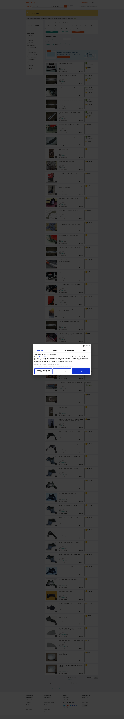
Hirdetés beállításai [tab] (69, 350)
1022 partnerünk (42, 356)
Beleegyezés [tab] (40, 350)
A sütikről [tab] (84, 350)
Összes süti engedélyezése (80, 371)
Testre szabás (61, 371)
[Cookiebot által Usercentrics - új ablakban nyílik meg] (84, 346)
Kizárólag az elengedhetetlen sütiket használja (43, 371)
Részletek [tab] (55, 350)
